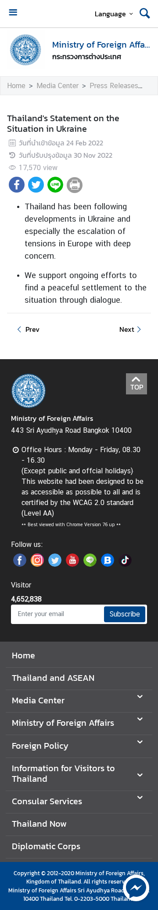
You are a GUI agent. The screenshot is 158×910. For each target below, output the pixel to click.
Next (126, 329)
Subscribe (124, 614)
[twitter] (55, 564)
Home (16, 86)
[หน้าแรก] (26, 49)
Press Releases (114, 86)
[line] (90, 564)
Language (110, 13)
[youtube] (72, 564)
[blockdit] (107, 564)
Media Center (57, 86)
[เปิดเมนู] (13, 13)
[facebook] (20, 564)
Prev (32, 329)
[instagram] (37, 564)
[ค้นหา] (144, 14)
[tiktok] (125, 564)
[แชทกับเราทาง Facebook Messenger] (136, 887)
